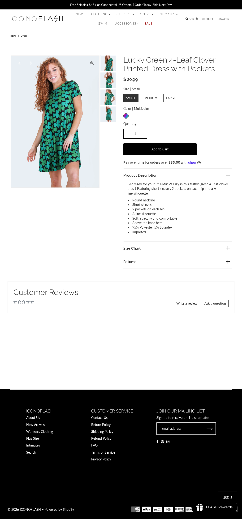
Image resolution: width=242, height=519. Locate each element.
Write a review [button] (186, 303)
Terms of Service (103, 452)
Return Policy (101, 425)
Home (13, 35)
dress (24, 35)
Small (131, 98)
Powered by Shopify (59, 509)
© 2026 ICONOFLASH (24, 509)
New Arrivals (35, 425)
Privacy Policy (101, 459)
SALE (148, 23)
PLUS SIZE (123, 14)
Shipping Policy (102, 432)
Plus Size (32, 438)
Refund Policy (101, 438)
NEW (79, 14)
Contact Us (99, 418)
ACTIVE (145, 14)
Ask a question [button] (215, 303)
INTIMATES (167, 14)
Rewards (223, 19)
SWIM (102, 23)
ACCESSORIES (126, 23)
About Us (33, 418)
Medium (150, 98)
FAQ (94, 445)
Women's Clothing (39, 432)
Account (207, 19)
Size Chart (132, 248)
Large (170, 98)
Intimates (33, 445)
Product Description (140, 175)
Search (31, 452)
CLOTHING (99, 14)
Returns (129, 261)
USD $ (227, 498)
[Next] (30, 63)
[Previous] (18, 63)
